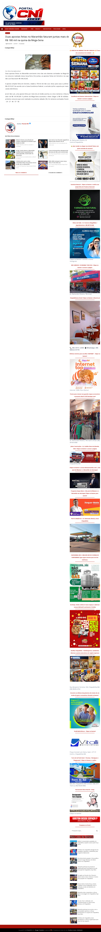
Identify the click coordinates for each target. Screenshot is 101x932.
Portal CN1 (25, 124)
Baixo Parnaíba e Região (12, 29)
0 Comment (21, 43)
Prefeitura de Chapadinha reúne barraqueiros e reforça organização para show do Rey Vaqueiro (88, 919)
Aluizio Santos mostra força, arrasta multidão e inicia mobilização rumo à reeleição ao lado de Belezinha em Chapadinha (87, 886)
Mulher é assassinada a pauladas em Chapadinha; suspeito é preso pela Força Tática (88, 842)
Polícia (38, 29)
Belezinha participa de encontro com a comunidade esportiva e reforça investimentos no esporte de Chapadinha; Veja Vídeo (88, 912)
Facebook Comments (55, 172)
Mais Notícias (47, 29)
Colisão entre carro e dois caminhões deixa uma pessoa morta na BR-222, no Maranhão (26, 162)
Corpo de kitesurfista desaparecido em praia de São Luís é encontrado (58, 151)
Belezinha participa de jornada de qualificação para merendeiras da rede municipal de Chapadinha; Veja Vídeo (87, 868)
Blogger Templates (39, 930)
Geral (64, 29)
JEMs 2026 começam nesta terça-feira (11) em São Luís (58, 161)
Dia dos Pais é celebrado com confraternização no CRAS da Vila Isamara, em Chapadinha (86, 902)
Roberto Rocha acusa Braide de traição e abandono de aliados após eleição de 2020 (26, 141)
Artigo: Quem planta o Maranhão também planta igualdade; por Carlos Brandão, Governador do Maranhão (25, 153)
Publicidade (56, 29)
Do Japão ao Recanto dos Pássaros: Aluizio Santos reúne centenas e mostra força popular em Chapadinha (88, 877)
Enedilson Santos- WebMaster (75, 930)
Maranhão (25, 29)
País (32, 29)
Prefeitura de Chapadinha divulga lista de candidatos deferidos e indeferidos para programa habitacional (88, 851)
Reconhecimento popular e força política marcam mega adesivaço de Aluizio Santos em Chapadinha (88, 860)
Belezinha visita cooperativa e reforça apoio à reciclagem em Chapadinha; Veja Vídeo (88, 894)
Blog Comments (22, 172)
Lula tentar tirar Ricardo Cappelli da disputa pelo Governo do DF (59, 140)
